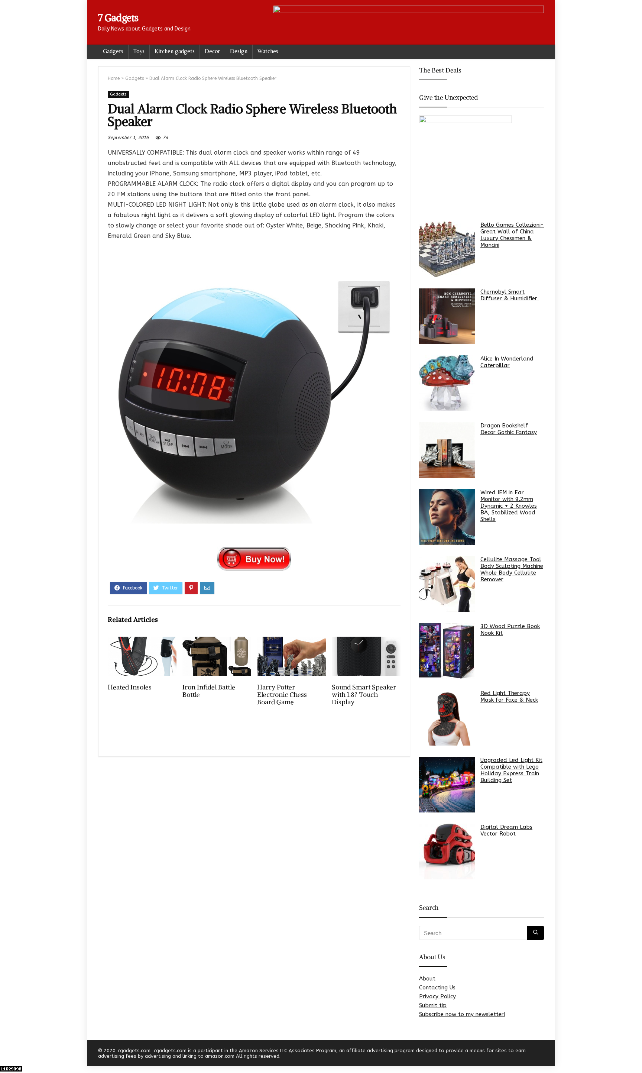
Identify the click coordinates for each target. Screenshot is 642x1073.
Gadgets (113, 51)
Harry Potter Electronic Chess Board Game (282, 694)
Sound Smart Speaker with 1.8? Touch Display (364, 694)
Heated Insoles (130, 687)
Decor (212, 51)
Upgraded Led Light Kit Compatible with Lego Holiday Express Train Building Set (511, 770)
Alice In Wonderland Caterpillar (507, 362)
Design (238, 51)
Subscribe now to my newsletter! (462, 1014)
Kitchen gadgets (175, 51)
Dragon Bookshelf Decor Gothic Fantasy (508, 429)
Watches (267, 51)
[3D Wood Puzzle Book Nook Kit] (447, 651)
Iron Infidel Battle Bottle (208, 691)
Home (114, 78)
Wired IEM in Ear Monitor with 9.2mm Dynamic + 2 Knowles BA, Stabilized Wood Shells (508, 506)
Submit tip (433, 1005)
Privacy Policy (437, 996)
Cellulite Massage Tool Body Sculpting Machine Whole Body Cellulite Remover (511, 569)
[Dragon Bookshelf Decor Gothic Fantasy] (447, 450)
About (427, 978)
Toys (139, 51)
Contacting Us (437, 987)
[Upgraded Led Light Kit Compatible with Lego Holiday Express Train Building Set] (447, 784)
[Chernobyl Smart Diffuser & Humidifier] (447, 316)
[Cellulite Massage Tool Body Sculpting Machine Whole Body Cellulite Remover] (447, 584)
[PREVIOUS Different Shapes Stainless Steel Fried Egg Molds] (7, 1054)
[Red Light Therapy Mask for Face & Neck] (447, 718)
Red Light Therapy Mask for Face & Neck (509, 696)
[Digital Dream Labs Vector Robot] (447, 851)
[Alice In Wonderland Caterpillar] (447, 383)
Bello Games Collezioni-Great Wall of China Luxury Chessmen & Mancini (512, 235)
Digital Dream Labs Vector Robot (506, 830)
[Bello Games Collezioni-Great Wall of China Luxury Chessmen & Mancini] (447, 249)
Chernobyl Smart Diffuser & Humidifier (509, 295)
